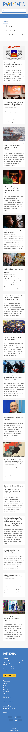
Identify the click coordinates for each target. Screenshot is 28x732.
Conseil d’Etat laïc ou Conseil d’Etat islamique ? (13, 551)
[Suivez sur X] (15, 717)
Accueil (4, 21)
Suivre (10, 717)
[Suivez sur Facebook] (7, 720)
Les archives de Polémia (9, 708)
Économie (5, 689)
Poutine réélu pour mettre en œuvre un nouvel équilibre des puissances (13, 417)
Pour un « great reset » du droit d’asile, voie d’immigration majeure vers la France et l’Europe (14, 146)
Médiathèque (6, 693)
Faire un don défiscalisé (9, 675)
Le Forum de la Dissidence (9, 702)
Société (4, 685)
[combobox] (14, 10)
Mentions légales (14, 730)
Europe (4, 687)
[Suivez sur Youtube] (15, 720)
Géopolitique (6, 691)
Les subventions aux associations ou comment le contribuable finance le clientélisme (14, 104)
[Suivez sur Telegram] (6, 717)
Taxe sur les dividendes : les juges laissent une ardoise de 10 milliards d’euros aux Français (13, 461)
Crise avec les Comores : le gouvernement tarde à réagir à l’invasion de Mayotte (13, 377)
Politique (5, 683)
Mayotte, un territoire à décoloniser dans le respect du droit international (13, 64)
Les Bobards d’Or (7, 700)
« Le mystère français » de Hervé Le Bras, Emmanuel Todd (14, 576)
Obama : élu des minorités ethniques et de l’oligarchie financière (12, 618)
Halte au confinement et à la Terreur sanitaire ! (12, 231)
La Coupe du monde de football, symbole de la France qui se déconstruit (13, 337)
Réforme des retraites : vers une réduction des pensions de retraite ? (13, 271)
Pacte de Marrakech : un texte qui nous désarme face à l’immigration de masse (13, 297)
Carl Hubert (7, 68)
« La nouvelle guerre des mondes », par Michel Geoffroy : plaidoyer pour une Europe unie (14, 189)
